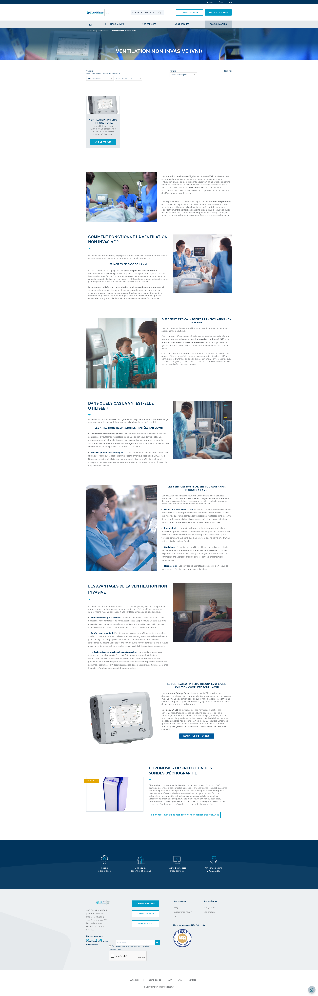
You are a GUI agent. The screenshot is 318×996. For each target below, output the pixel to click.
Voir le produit (103, 142)
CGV (180, 980)
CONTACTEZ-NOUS (189, 13)
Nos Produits (182, 24)
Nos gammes (117, 24)
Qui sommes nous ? (183, 912)
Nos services (149, 24)
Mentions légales (153, 980)
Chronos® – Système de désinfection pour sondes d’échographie (185, 815)
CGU (169, 980)
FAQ (175, 916)
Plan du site (134, 980)
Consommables (218, 24)
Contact (192, 980)
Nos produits (209, 912)
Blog (221, 2)
